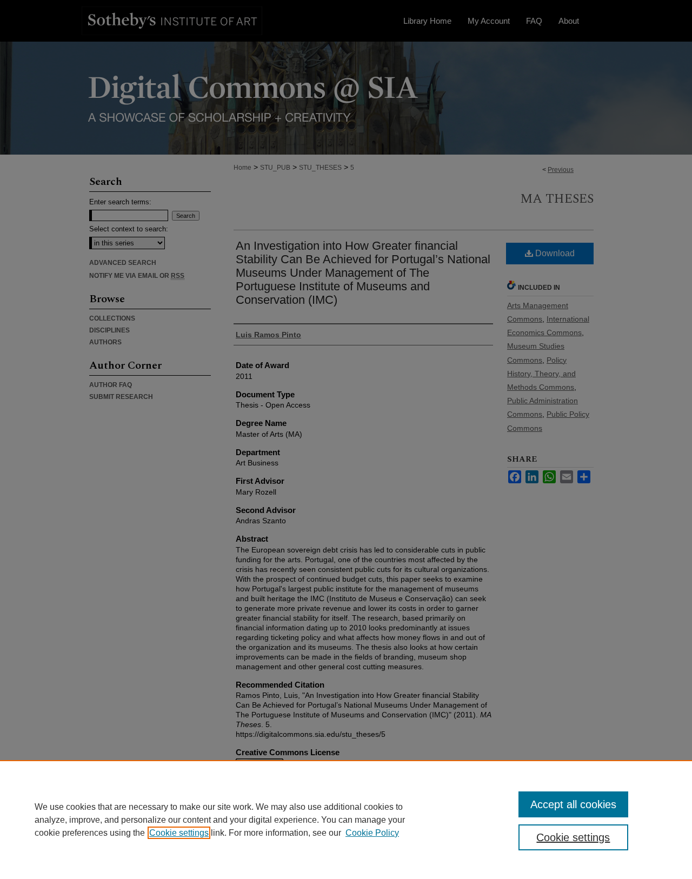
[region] (346, 819)
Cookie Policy (372, 832)
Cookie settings (179, 832)
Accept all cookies (573, 804)
